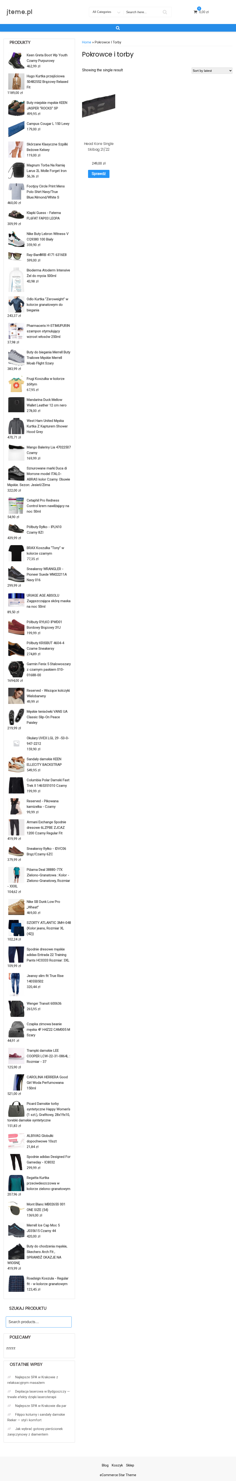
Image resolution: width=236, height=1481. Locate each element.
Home (86, 42)
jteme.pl (20, 12)
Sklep (130, 1465)
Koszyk (117, 1465)
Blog (105, 1465)
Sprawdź (99, 173)
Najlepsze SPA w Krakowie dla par (40, 1406)
